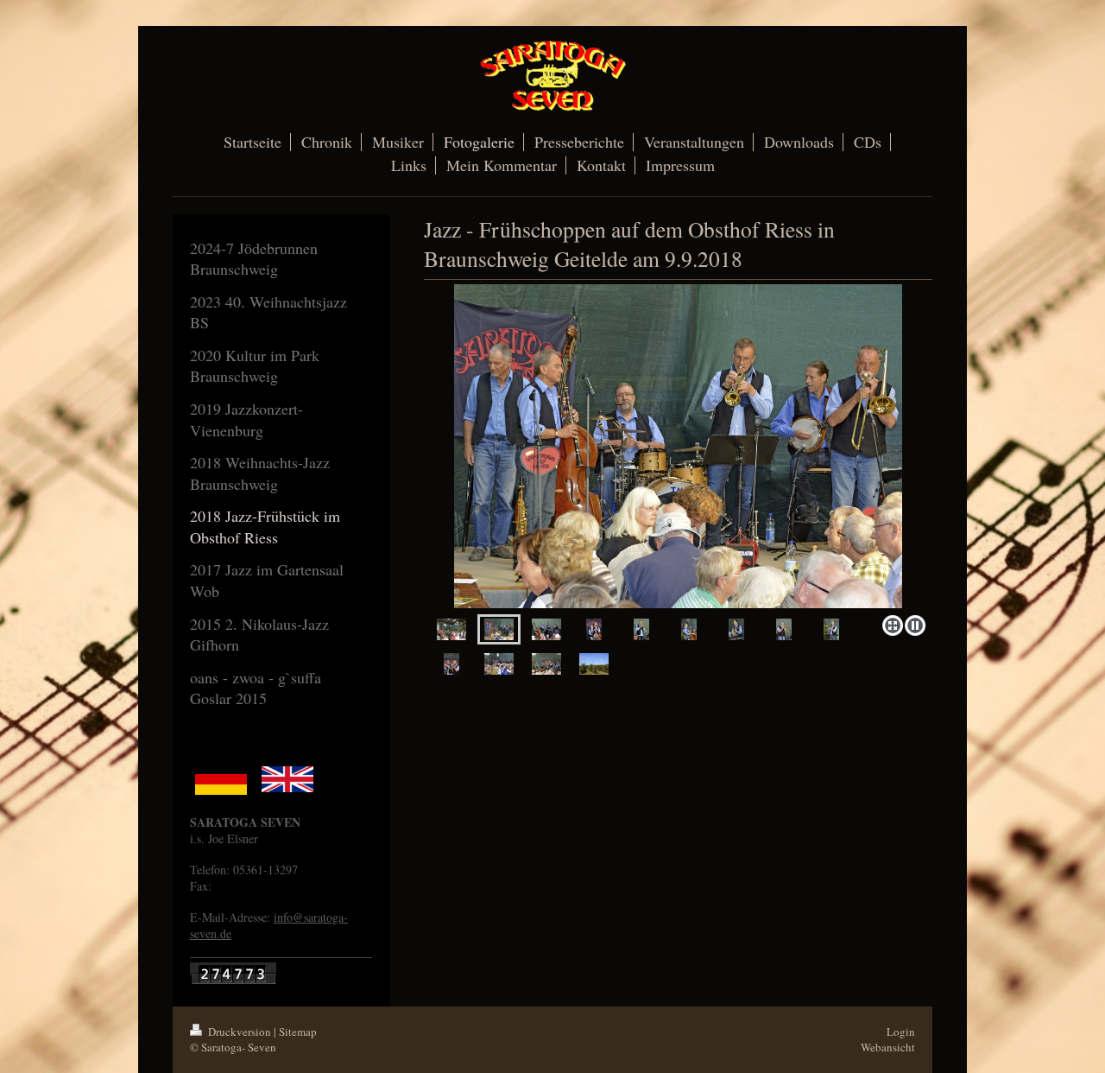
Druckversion (239, 1031)
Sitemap (298, 1031)
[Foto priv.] (678, 446)
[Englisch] (287, 779)
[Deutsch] (221, 779)
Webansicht (888, 1047)
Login (901, 1031)
